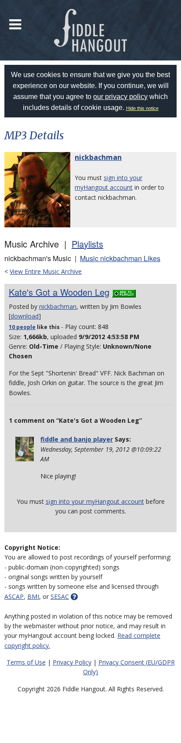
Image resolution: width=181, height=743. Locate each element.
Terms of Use (26, 662)
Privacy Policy (72, 662)
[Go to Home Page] (91, 30)
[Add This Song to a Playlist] (124, 292)
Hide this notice (142, 108)
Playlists (87, 243)
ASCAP (14, 596)
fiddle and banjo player (76, 439)
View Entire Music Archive (46, 271)
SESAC (60, 596)
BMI (33, 596)
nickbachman (98, 157)
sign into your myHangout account (95, 501)
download (25, 316)
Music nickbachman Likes (120, 258)
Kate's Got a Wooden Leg (59, 292)
